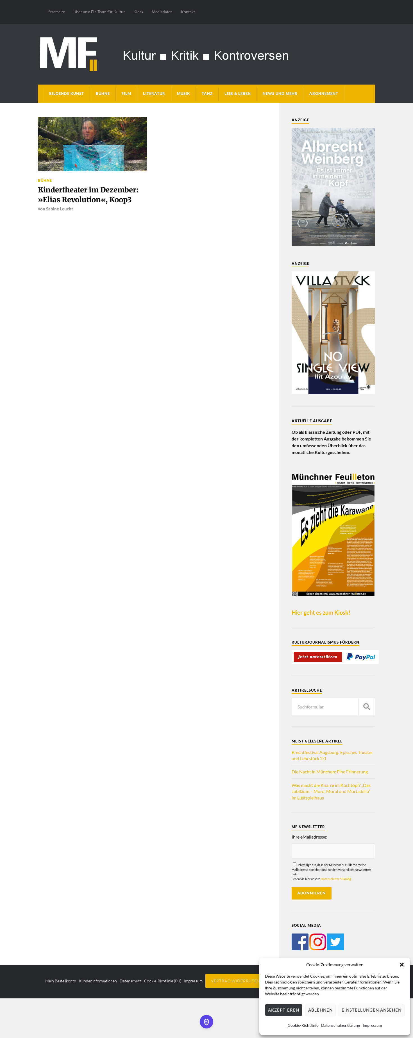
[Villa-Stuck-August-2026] (333, 392)
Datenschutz (130, 980)
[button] (402, 964)
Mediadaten (162, 11)
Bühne (103, 93)
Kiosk (138, 11)
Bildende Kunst (66, 93)
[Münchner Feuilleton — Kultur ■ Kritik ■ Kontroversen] (206, 53)
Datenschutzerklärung (340, 1025)
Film (126, 93)
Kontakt (188, 11)
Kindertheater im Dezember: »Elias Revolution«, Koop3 (88, 194)
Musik (183, 93)
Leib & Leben (237, 93)
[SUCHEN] (366, 706)
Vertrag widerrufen (235, 980)
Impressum (372, 1025)
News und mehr (280, 93)
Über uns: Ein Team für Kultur (99, 11)
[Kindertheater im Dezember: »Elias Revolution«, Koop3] (92, 144)
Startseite (56, 11)
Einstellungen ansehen (371, 1009)
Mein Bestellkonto (60, 980)
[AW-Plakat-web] (333, 244)
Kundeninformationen (98, 980)
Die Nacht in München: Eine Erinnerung (330, 771)
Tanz (207, 93)
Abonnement (323, 93)
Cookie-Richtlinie (303, 1025)
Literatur (154, 93)
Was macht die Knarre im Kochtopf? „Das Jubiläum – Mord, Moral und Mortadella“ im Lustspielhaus (331, 791)
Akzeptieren (283, 1009)
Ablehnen (320, 1009)
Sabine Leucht (59, 208)
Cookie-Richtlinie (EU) (162, 980)
